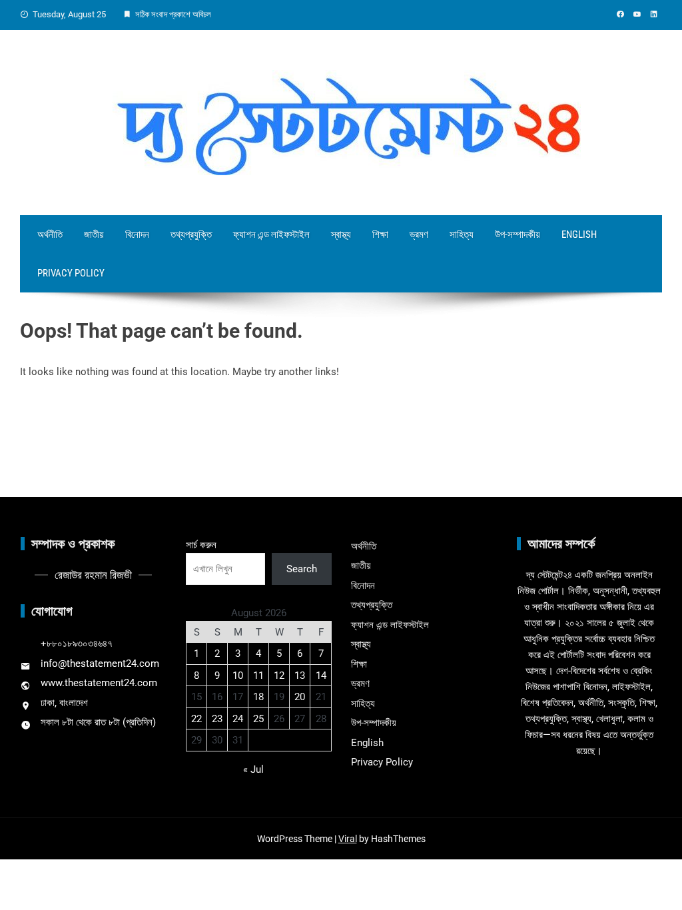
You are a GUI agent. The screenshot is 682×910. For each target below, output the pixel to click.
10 (237, 676)
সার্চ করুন (201, 545)
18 (258, 697)
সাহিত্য (462, 234)
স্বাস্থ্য (341, 234)
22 (196, 719)
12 (279, 676)
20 (299, 697)
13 (299, 676)
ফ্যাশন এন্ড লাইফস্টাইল (271, 234)
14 (321, 676)
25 (258, 719)
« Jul (253, 769)
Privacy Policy (71, 273)
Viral (347, 838)
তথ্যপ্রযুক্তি (191, 234)
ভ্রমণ (419, 234)
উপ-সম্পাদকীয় (517, 234)
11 (258, 676)
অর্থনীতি (50, 234)
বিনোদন (137, 234)
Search (301, 569)
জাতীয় (94, 234)
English (579, 234)
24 (237, 719)
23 (217, 719)
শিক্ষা (380, 234)
